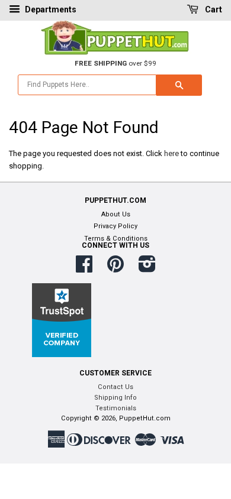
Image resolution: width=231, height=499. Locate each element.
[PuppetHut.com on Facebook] (84, 269)
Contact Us (115, 387)
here (171, 153)
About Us (115, 214)
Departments (49, 9)
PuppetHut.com (145, 418)
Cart (212, 9)
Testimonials (115, 408)
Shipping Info (115, 397)
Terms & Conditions (115, 238)
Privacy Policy (115, 226)
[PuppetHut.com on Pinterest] (115, 269)
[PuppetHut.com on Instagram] (147, 269)
